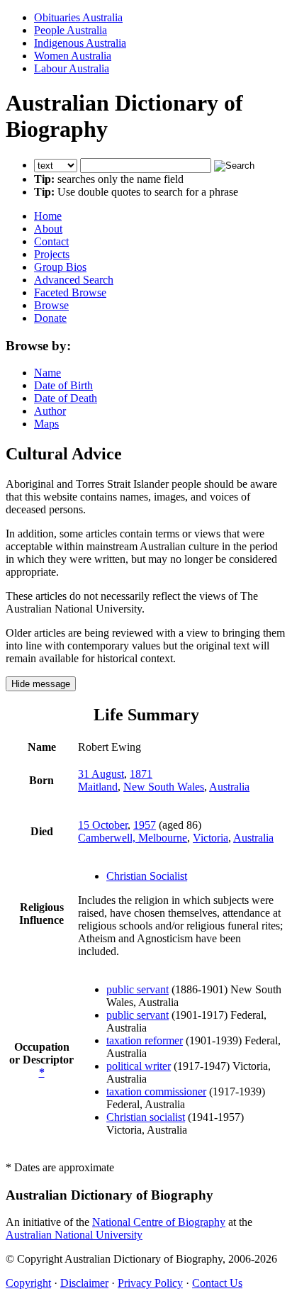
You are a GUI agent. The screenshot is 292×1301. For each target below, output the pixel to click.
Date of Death (65, 398)
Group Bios (60, 267)
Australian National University (74, 1235)
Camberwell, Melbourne (132, 838)
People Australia (70, 30)
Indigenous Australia (80, 43)
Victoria (210, 838)
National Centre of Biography (158, 1222)
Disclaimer (84, 1283)
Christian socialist (145, 1117)
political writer (138, 1066)
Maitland (98, 787)
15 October (103, 825)
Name (47, 373)
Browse (51, 305)
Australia (229, 787)
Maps (46, 424)
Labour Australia (71, 68)
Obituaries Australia (78, 17)
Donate (50, 318)
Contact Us (217, 1283)
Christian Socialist (146, 876)
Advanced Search (73, 280)
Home (48, 216)
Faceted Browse (70, 292)
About (48, 229)
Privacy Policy (150, 1283)
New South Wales (163, 787)
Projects (51, 254)
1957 (144, 825)
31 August (101, 774)
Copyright (28, 1283)
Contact (51, 241)
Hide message (40, 684)
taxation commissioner (156, 1091)
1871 (141, 774)
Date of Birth (63, 385)
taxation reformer (144, 1040)
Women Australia (72, 56)
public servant (137, 989)
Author (50, 411)
